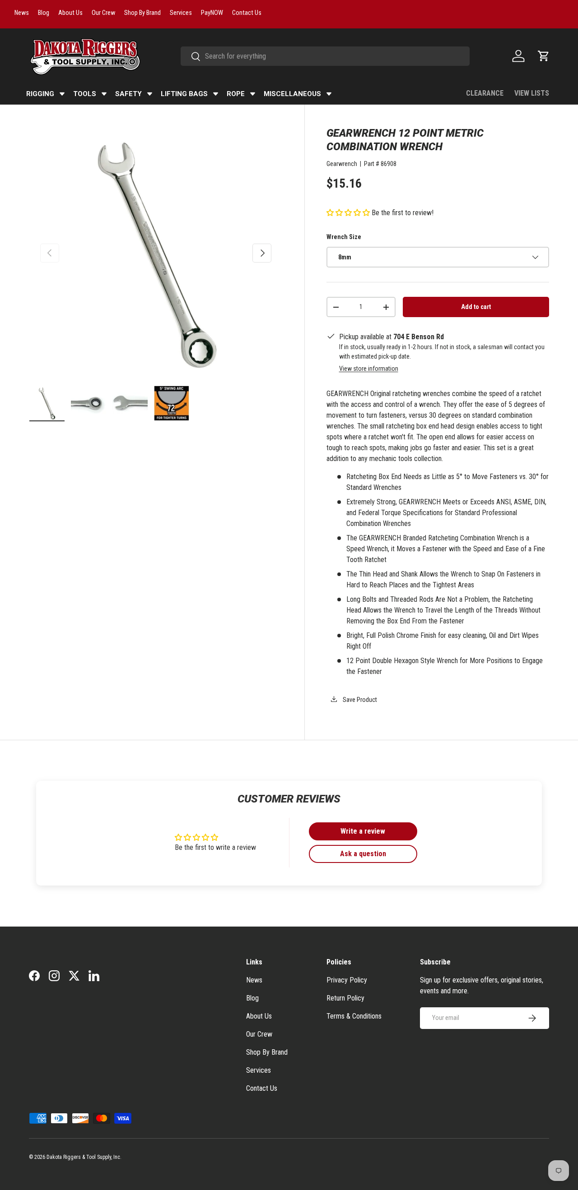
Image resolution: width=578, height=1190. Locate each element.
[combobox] (325, 56)
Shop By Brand (267, 1052)
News (254, 980)
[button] (544, 56)
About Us (259, 1016)
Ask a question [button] (363, 853)
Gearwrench (341, 163)
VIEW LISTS (531, 93)
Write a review (362, 831)
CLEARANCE (484, 93)
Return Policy (345, 998)
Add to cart (476, 306)
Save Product (359, 699)
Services (258, 1070)
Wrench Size (343, 236)
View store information (368, 368)
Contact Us (261, 1088)
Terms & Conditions (354, 1016)
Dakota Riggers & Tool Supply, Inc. (84, 1157)
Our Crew (259, 1034)
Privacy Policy (346, 980)
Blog (252, 998)
